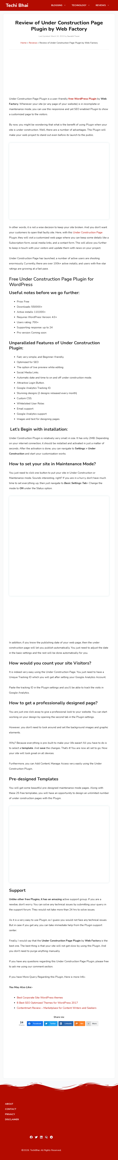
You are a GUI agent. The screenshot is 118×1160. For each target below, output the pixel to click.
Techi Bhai (17, 5)
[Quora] (46, 1137)
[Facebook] (31, 1137)
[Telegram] (51, 1137)
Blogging (56, 5)
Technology (79, 5)
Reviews (101, 5)
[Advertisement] (59, 75)
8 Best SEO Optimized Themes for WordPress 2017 (47, 1002)
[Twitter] (36, 1137)
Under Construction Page (87, 232)
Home (23, 42)
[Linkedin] (41, 1137)
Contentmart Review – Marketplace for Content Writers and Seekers (56, 1008)
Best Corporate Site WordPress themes (40, 997)
